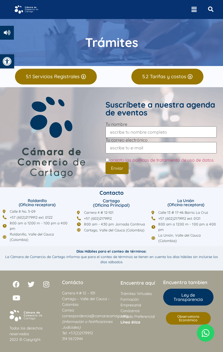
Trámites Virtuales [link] (136, 293)
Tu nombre (116, 124)
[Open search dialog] (210, 9)
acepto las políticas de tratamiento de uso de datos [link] (162, 160)
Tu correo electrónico (127, 140)
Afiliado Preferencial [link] (137, 316)
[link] (7, 61)
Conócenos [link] (130, 310)
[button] (194, 9)
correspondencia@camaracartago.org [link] (95, 315)
